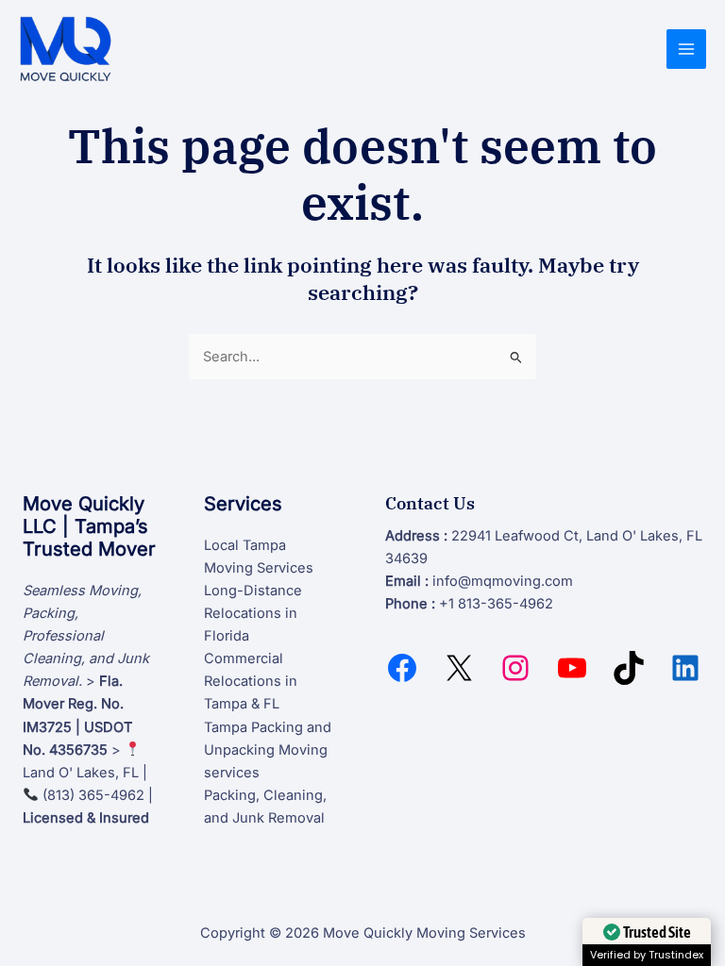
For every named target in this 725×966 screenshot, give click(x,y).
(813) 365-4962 (93, 795)
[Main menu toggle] (686, 49)
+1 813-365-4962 (496, 603)
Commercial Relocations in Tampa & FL (250, 681)
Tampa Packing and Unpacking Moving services (267, 750)
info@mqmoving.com (502, 581)
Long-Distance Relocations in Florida (253, 613)
